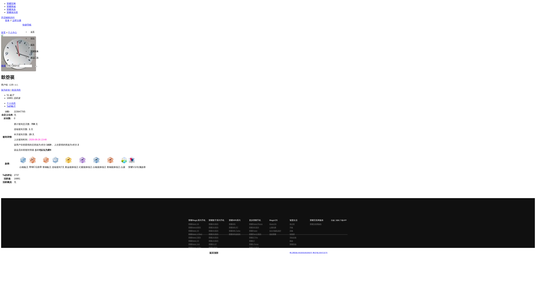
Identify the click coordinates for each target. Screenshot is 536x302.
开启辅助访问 (8, 17)
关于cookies (251, 250)
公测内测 (272, 227)
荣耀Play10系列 (255, 234)
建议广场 (34, 57)
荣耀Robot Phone (256, 224)
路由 (291, 241)
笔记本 (292, 224)
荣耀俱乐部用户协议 (217, 250)
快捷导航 (26, 25)
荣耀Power (253, 231)
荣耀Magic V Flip (194, 248)
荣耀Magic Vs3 (194, 244)
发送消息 (16, 90)
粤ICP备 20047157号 (319, 253)
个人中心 (12, 32)
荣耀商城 (11, 6)
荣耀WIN (232, 224)
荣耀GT (252, 241)
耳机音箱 (293, 238)
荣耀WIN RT (233, 227)
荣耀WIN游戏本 (235, 234)
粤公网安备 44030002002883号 (301, 253)
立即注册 (16, 20)
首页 (32, 32)
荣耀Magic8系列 (194, 227)
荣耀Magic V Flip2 (195, 234)
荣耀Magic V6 (193, 224)
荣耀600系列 (213, 224)
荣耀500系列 (213, 227)
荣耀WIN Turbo (234, 231)
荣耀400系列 (213, 231)
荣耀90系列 (213, 248)
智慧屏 (292, 234)
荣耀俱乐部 (12, 12)
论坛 (32, 38)
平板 (291, 227)
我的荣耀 (272, 234)
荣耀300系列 (213, 234)
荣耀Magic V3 (193, 241)
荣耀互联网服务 (316, 224)
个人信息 (11, 103)
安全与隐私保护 (275, 231)
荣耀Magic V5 (193, 231)
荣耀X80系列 (254, 227)
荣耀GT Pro (253, 238)
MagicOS (272, 224)
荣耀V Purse (254, 244)
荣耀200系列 (213, 238)
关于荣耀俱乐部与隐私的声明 (235, 250)
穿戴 (291, 231)
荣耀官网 (11, 3)
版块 (32, 45)
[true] (36, 66)
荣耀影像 (34, 51)
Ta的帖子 (11, 106)
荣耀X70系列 (254, 248)
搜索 (3, 66)
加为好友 (5, 90)
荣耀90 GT (213, 244)
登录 (7, 20)
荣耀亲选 (11, 9)
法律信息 (259, 250)
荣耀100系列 (213, 241)
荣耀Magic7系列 (194, 238)
